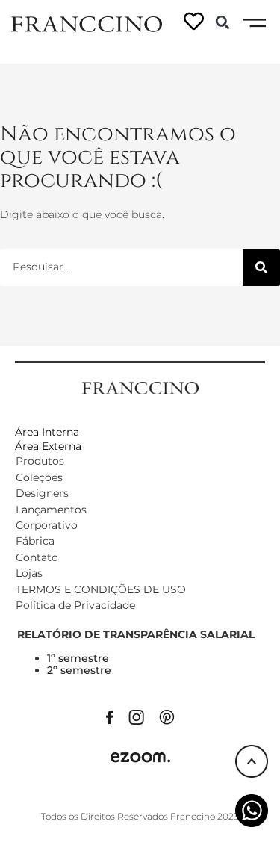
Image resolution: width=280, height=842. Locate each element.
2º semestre (79, 670)
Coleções (39, 477)
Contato (37, 557)
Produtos (40, 461)
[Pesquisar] (261, 267)
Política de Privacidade (75, 605)
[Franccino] (140, 387)
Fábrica (35, 541)
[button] (222, 22)
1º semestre (78, 658)
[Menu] (254, 23)
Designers (42, 493)
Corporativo (47, 525)
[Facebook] (109, 716)
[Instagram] (136, 716)
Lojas (29, 573)
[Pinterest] (167, 716)
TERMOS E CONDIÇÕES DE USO (101, 589)
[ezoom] (140, 756)
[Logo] (86, 23)
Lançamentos (51, 509)
